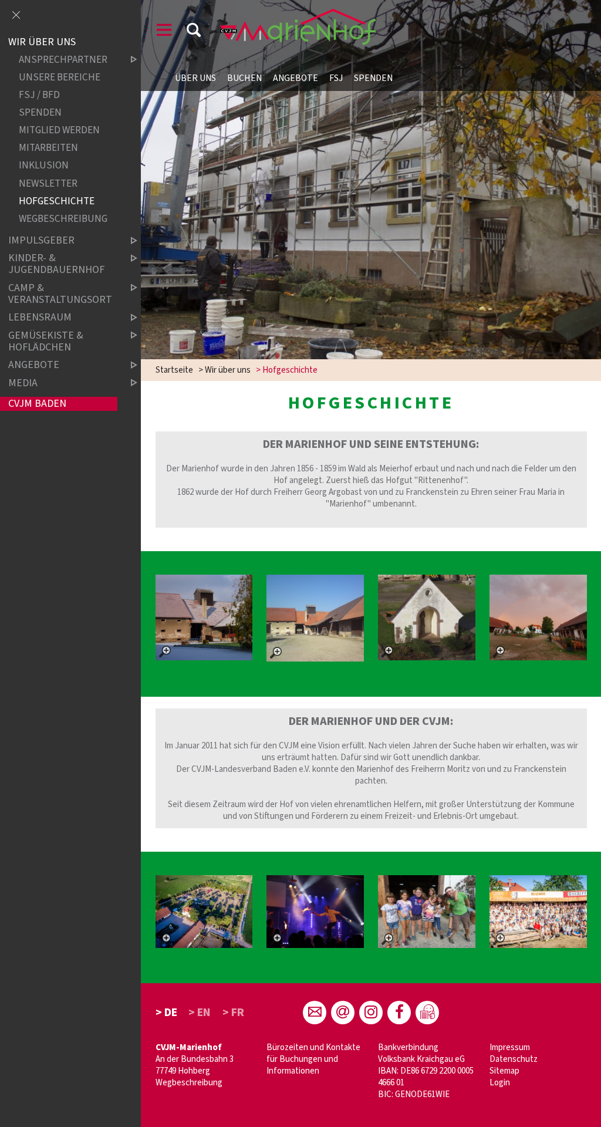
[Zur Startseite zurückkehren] (298, 14)
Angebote (295, 78)
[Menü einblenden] (164, 32)
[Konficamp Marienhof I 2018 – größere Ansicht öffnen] (314, 911)
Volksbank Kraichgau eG (421, 1059)
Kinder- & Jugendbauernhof (56, 264)
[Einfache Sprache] (427, 1012)
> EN (199, 1012)
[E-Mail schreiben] (314, 1012)
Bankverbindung (408, 1047)
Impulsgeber (41, 240)
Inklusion (44, 166)
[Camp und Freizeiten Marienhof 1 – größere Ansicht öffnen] (537, 911)
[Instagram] (371, 1012)
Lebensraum (40, 317)
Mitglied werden (59, 130)
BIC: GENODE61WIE (414, 1094)
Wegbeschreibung (189, 1083)
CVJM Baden (37, 403)
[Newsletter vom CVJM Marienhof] (342, 1012)
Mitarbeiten (48, 148)
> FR (233, 1012)
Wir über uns (228, 370)
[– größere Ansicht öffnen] (204, 911)
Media (23, 383)
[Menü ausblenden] (16, 16)
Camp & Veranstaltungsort (60, 293)
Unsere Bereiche (59, 78)
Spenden (373, 78)
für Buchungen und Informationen (302, 1065)
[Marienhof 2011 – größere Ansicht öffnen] (204, 617)
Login (499, 1083)
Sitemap (504, 1071)
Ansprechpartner (63, 60)
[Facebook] (399, 1012)
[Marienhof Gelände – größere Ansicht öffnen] (426, 617)
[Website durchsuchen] (193, 32)
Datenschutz (513, 1059)
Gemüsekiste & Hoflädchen (45, 341)
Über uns (195, 78)
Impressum (509, 1047)
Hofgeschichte (56, 201)
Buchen (244, 78)
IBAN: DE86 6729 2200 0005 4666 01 (426, 1077)
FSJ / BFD (39, 95)
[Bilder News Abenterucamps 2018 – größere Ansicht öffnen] (426, 911)
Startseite (174, 370)
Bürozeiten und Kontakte (313, 1047)
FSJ (336, 78)
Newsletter (48, 183)
